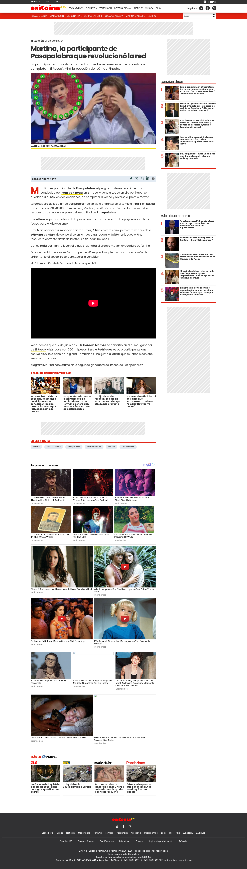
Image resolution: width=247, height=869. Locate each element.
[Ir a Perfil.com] (210, 2)
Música (149, 8)
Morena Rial (74, 16)
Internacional (123, 8)
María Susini (57, 16)
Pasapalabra (85, 188)
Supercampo (151, 832)
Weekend (136, 832)
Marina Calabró (135, 16)
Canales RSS (65, 841)
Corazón (91, 8)
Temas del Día (39, 16)
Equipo (139, 841)
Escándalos (76, 8)
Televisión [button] (105, 8)
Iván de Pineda (72, 193)
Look (163, 832)
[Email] (153, 179)
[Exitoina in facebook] (208, 8)
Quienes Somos (86, 841)
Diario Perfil (47, 832)
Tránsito (183, 841)
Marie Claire (84, 832)
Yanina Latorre (93, 16)
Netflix (138, 8)
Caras (60, 832)
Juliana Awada (114, 16)
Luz (171, 832)
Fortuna (98, 832)
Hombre (109, 832)
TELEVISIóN (37, 41)
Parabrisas (122, 832)
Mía (178, 832)
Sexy (158, 8)
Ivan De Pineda (54, 447)
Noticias (70, 832)
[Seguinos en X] (214, 8)
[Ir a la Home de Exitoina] (48, 8)
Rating (152, 16)
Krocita (36, 447)
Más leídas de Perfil (175, 216)
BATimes (200, 832)
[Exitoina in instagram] (201, 8)
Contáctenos (107, 841)
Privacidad (124, 841)
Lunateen (188, 832)
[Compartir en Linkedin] (147, 178)
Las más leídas (172, 82)
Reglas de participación (161, 841)
